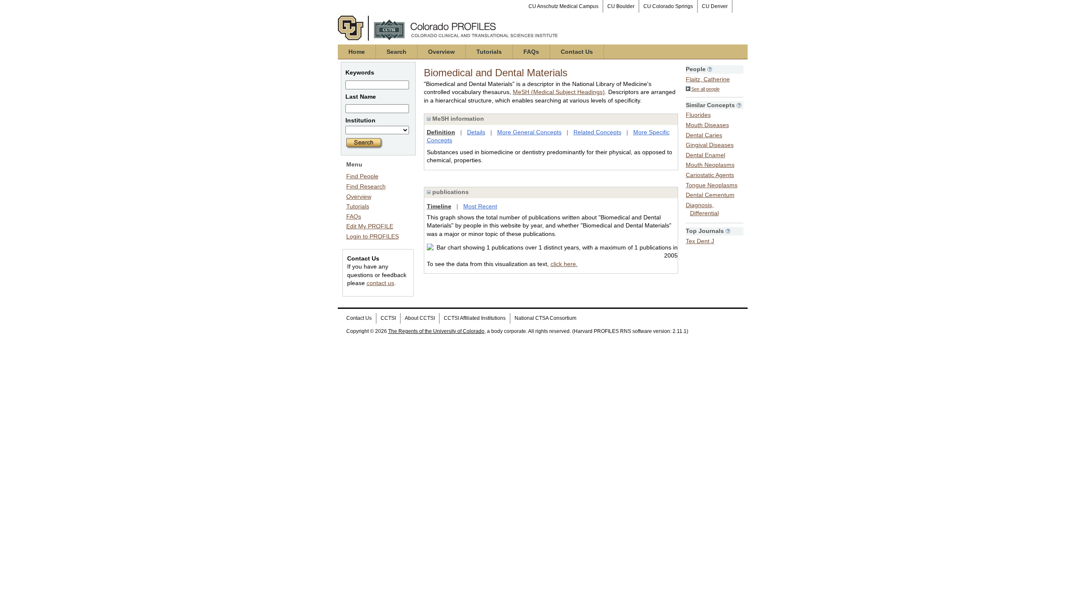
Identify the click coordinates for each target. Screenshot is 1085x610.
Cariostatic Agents (710, 175)
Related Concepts (597, 132)
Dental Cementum (710, 194)
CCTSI (388, 318)
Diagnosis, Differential (702, 209)
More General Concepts (529, 132)
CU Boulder (620, 6)
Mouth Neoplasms (710, 164)
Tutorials (489, 51)
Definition (441, 132)
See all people (705, 89)
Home (356, 51)
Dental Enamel (705, 155)
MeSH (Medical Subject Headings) (559, 92)
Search (396, 51)
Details (476, 132)
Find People (362, 176)
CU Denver (715, 6)
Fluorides (698, 114)
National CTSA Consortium (545, 318)
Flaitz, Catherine (708, 79)
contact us (380, 283)
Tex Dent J (700, 241)
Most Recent (480, 206)
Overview (441, 51)
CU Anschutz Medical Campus (563, 6)
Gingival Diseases (710, 144)
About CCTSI (420, 318)
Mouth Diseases (707, 125)
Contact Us (577, 51)
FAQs (531, 51)
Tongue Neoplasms (711, 185)
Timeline (439, 206)
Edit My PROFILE (369, 226)
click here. (564, 264)
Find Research (366, 186)
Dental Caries (704, 135)
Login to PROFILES (372, 236)
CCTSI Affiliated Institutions (475, 318)
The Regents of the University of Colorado (436, 331)
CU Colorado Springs (668, 6)
